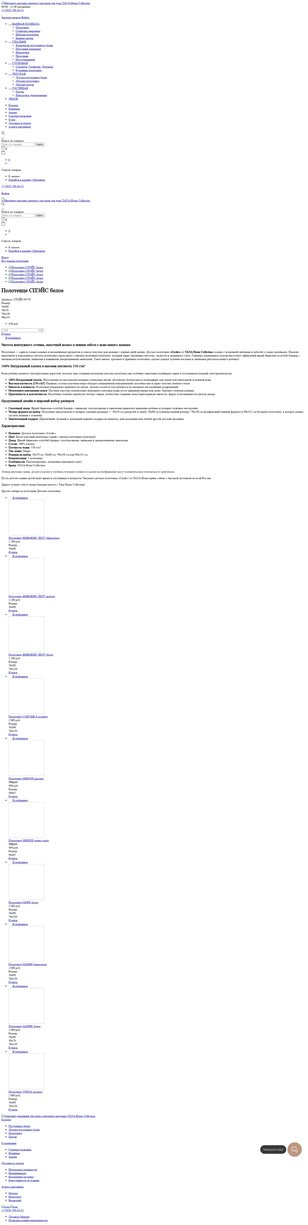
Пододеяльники (25, 59)
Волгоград (15, 1196)
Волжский (15, 1200)
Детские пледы (25, 84)
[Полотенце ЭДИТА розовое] (26, 1088)
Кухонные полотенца (29, 70)
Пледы (20, 91)
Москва (13, 1193)
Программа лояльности (23, 1169)
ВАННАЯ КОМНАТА (26, 24)
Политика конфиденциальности (28, 1220)
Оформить (38, 180)
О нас (12, 119)
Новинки (14, 108)
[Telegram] (1, 14)
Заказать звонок (11, 17)
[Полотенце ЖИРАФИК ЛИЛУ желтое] (26, 592)
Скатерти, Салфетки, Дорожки (34, 66)
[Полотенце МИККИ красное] (26, 775)
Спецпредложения (20, 116)
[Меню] (2, 197)
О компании (8, 1143)
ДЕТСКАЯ (19, 74)
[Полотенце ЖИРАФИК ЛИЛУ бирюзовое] (26, 534)
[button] (11, 337)
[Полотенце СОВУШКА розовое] (26, 713)
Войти (25, 17)
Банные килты (24, 38)
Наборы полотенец (27, 34)
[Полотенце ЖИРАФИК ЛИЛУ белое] (26, 651)
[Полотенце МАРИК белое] (26, 1022)
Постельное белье (19, 1126)
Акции (13, 112)
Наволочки (22, 52)
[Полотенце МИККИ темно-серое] (26, 837)
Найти (40, 144)
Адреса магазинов (20, 126)
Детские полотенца (27, 81)
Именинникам (17, 1173)
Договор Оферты (19, 1216)
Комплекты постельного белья (34, 45)
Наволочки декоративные (31, 95)
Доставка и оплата (20, 123)
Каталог (13, 105)
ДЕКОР (13, 98)
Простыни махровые (28, 49)
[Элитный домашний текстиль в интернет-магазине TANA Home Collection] (45, 3)
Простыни (22, 56)
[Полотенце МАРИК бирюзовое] (26, 960)
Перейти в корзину (20, 180)
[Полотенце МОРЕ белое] (26, 898)
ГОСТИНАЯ (20, 88)
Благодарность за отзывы (24, 1180)
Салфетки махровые (28, 31)
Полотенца (22, 27)
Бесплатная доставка (21, 1176)
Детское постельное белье (31, 77)
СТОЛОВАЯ (20, 63)
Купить (5, 334)
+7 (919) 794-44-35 (12, 10)
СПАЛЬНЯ (19, 41)
